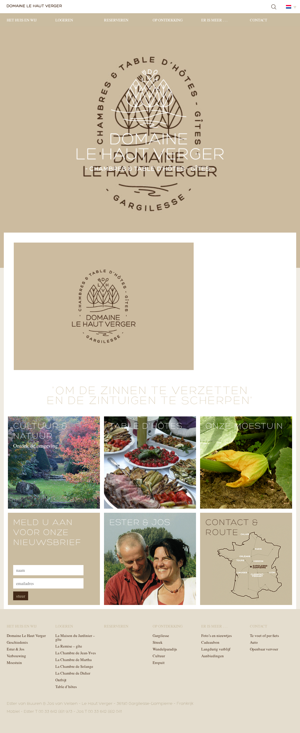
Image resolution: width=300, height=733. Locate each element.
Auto (254, 642)
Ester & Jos (15, 649)
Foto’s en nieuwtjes (216, 635)
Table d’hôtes (66, 686)
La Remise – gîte (68, 646)
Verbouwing (16, 655)
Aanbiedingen (212, 655)
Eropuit (159, 662)
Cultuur (159, 655)
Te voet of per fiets (264, 635)
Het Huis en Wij (22, 20)
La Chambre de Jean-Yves (75, 652)
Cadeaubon (210, 642)
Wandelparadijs (165, 649)
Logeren (64, 20)
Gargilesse (161, 635)
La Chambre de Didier (72, 673)
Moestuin (14, 662)
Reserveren (116, 20)
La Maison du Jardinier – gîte (75, 637)
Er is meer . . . (214, 20)
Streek (158, 642)
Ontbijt (61, 679)
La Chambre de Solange (74, 666)
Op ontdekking (168, 20)
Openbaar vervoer (264, 649)
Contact (258, 20)
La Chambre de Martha (73, 659)
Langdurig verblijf (215, 649)
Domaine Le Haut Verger (26, 635)
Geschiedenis (17, 642)
